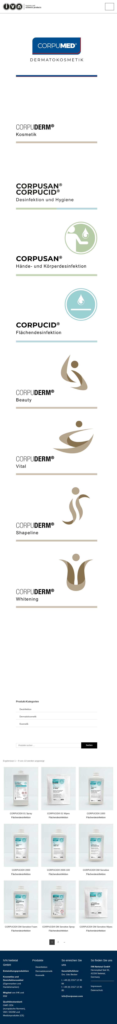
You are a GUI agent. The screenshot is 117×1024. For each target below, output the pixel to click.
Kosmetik (24, 724)
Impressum (96, 986)
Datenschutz (97, 990)
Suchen (89, 745)
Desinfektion (25, 709)
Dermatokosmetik (28, 716)
